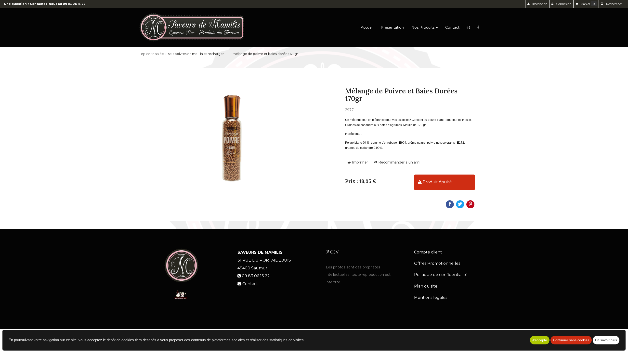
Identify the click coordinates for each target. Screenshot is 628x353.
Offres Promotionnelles (437, 263)
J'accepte (539, 340)
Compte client (428, 252)
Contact (452, 27)
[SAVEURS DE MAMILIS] (191, 27)
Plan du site (425, 286)
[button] (611, 4)
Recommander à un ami (398, 162)
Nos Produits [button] (423, 27)
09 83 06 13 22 (74, 4)
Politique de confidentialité (441, 274)
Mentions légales (430, 297)
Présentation (392, 27)
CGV (334, 252)
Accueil (367, 27)
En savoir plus (606, 340)
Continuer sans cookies (571, 340)
